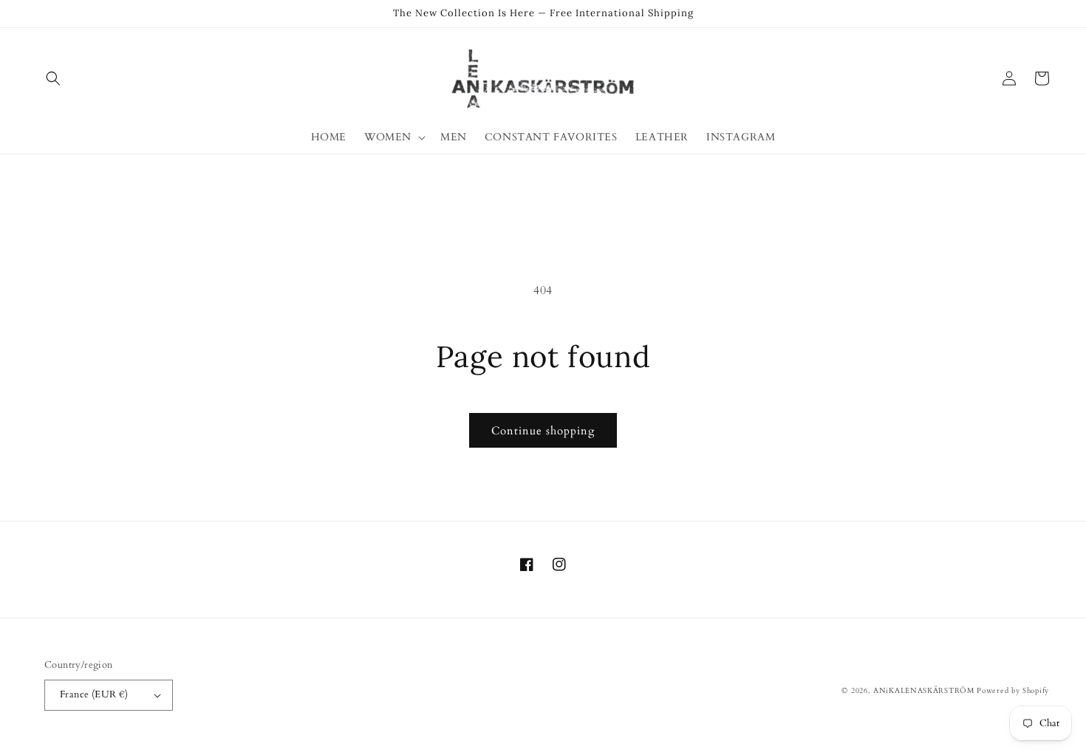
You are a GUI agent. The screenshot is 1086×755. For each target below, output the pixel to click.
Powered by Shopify (1013, 691)
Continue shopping (543, 430)
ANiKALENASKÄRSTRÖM (923, 691)
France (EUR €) (94, 694)
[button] (53, 78)
